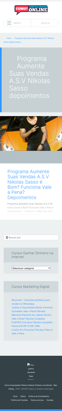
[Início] (31, 371)
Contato (49, 400)
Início (15, 396)
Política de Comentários (38, 396)
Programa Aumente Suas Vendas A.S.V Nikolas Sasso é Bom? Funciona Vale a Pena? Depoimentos (29, 184)
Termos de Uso (37, 400)
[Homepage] (31, 10)
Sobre (23, 396)
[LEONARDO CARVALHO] (37, 157)
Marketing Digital (28, 158)
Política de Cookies (19, 400)
